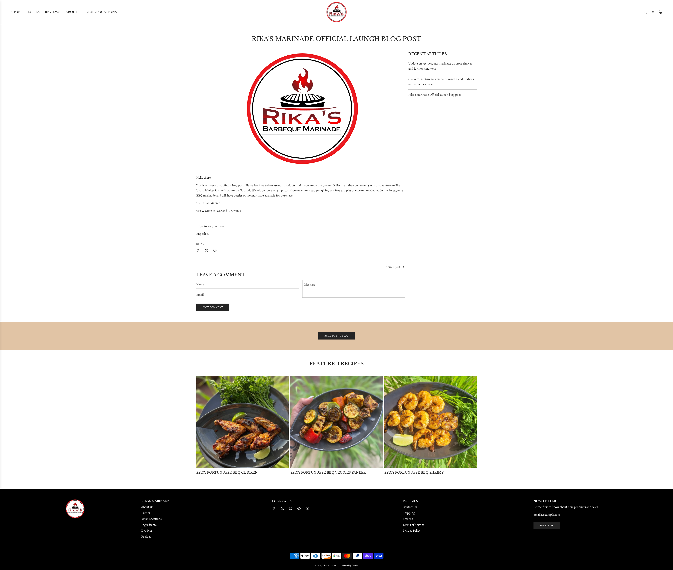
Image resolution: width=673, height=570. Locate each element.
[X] (282, 508)
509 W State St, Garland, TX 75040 (218, 211)
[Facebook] (274, 508)
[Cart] (661, 12)
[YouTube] (307, 508)
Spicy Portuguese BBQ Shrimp (413, 472)
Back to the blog (336, 335)
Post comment (212, 307)
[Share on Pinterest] (215, 251)
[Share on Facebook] (198, 251)
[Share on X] (206, 251)
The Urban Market (208, 203)
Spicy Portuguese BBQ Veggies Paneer (328, 472)
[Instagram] (290, 508)
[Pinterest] (299, 508)
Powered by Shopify (350, 565)
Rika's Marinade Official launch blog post (434, 95)
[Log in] (653, 12)
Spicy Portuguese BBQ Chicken (227, 472)
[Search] (645, 12)
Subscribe (547, 525)
